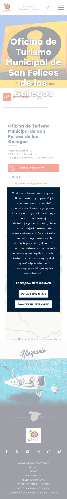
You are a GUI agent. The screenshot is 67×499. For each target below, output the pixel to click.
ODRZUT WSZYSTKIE (33, 293)
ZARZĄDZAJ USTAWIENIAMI (33, 283)
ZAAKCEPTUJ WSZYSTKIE (33, 304)
